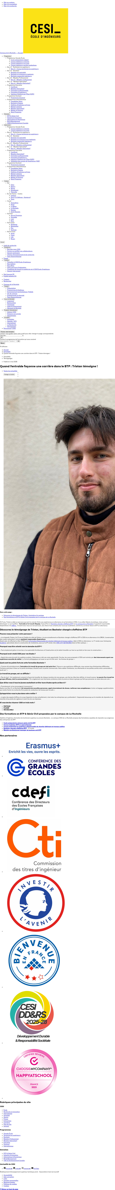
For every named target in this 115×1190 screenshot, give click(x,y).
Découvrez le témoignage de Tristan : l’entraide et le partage (24, 615)
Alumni (6, 1117)
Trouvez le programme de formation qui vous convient (18, 339)
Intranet (6, 1126)
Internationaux (8, 1146)
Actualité (7, 1115)
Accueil (6, 350)
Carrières (7, 1123)
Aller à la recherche (10, 6)
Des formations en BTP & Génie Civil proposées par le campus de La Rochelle (30, 617)
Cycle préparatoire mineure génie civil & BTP (19, 723)
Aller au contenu (9, 2)
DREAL (14, 625)
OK (1, 337)
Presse (6, 1119)
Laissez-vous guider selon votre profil (12, 334)
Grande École (8, 1133)
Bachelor (7, 1137)
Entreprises (7, 1121)
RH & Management (10, 1159)
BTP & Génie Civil (9, 1153)
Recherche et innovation (12, 1112)
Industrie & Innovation (11, 1155)
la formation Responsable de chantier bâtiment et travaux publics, (50, 641)
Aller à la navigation (10, 4)
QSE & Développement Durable (14, 1161)
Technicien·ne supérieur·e (12, 1135)
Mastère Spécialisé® (10, 1141)
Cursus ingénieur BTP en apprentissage (17, 725)
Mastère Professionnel (11, 1139)
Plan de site (7, 1124)
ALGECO (3, 643)
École (5, 1110)
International (8, 1114)
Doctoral (6, 1144)
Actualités (7, 351)
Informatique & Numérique (13, 1157)
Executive (7, 1142)
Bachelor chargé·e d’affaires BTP (62, 624)
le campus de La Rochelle (84, 624)
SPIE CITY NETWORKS (64, 643)
